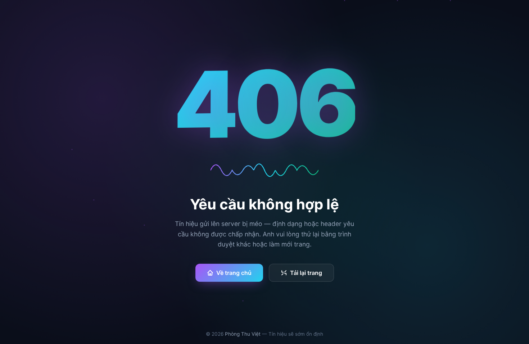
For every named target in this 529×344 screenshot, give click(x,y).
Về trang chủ (234, 272)
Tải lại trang (306, 272)
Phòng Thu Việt (243, 334)
